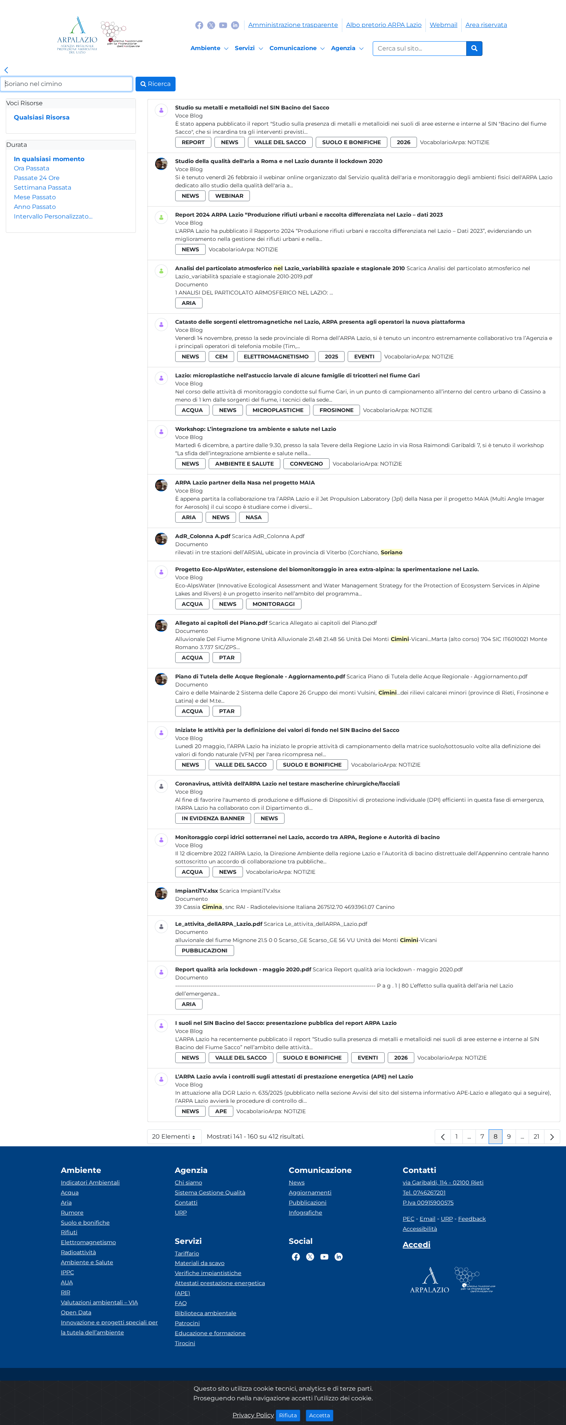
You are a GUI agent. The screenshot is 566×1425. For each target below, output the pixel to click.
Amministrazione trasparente (293, 25)
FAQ (181, 1303)
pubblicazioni (205, 950)
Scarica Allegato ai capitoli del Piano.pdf (323, 622)
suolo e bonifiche (351, 142)
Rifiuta (289, 1415)
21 (539, 1138)
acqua (192, 410)
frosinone (336, 410)
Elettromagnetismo (88, 1242)
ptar (226, 657)
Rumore (72, 1212)
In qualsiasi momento (49, 159)
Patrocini (187, 1323)
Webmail (443, 25)
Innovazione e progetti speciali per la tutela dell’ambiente (109, 1327)
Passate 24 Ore (37, 178)
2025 (331, 356)
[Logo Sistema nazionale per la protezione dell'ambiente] (121, 34)
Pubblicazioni (308, 1202)
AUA (67, 1282)
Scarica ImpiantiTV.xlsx (249, 890)
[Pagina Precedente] (443, 1136)
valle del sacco (280, 142)
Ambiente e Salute (87, 1262)
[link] (6, 70)
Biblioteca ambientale (205, 1313)
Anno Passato (35, 206)
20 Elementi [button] (177, 1138)
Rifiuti (69, 1232)
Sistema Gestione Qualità (210, 1192)
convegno (306, 463)
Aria (66, 1202)
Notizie (478, 142)
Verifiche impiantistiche (208, 1273)
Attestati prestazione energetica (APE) (220, 1288)
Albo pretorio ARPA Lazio (384, 25)
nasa (254, 517)
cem (221, 356)
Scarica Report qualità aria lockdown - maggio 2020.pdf (388, 969)
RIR (65, 1292)
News (297, 1182)
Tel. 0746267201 (424, 1192)
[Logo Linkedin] (235, 25)
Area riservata (486, 25)
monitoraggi (274, 604)
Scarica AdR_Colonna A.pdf (268, 536)
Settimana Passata (42, 187)
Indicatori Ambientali (90, 1182)
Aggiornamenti (310, 1192)
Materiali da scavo (199, 1263)
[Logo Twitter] (211, 25)
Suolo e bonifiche (85, 1222)
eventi (364, 356)
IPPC (67, 1272)
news (229, 142)
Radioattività (78, 1252)
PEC (408, 1218)
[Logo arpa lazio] (77, 34)
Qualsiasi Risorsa (42, 117)
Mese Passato (35, 197)
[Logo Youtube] (223, 25)
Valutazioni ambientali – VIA (99, 1302)
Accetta (321, 1415)
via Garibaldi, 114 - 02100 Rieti (443, 1182)
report (193, 142)
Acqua (70, 1192)
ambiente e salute (244, 463)
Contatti (186, 1202)
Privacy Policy (253, 1415)
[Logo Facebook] (199, 25)
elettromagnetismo (276, 356)
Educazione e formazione (210, 1333)
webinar (229, 195)
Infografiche (305, 1212)
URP (181, 1212)
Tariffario (187, 1253)
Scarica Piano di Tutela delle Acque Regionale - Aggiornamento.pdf (437, 676)
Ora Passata (31, 168)
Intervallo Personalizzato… (53, 216)
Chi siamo (188, 1182)
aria (189, 302)
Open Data (76, 1312)
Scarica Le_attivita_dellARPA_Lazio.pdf (315, 923)
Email (427, 1218)
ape (221, 1111)
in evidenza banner (213, 818)
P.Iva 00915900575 (428, 1202)
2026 (403, 142)
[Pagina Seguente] (552, 1136)
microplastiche (278, 410)
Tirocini (185, 1343)
